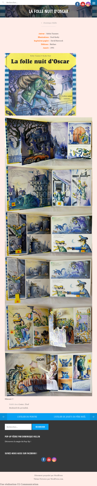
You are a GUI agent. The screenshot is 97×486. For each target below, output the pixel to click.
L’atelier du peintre (27, 416)
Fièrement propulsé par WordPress (48, 475)
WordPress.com (57, 479)
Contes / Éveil (23, 404)
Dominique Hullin (50, 23)
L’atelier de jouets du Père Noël (70, 416)
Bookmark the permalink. (18, 408)
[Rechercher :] (16, 2)
